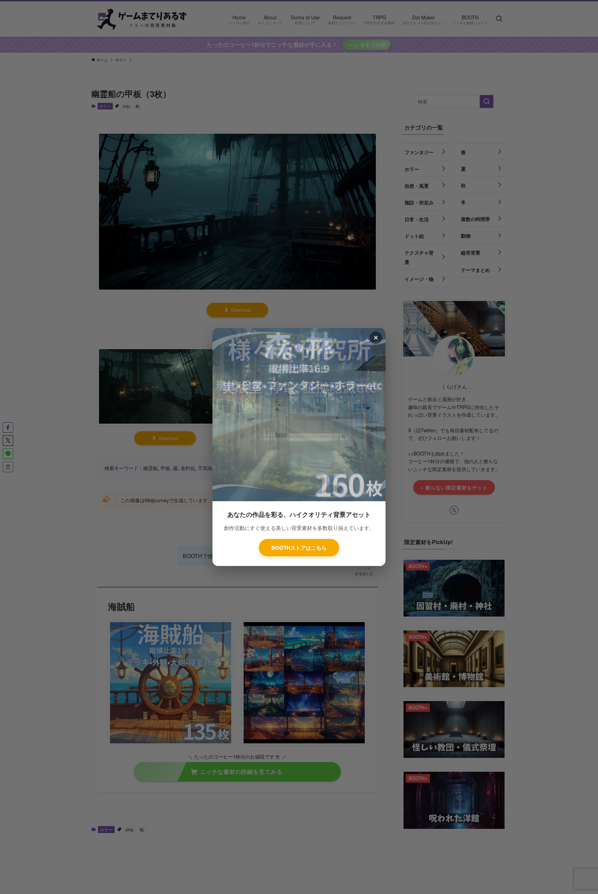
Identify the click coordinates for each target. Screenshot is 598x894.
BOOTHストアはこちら (299, 547)
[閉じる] (376, 337)
